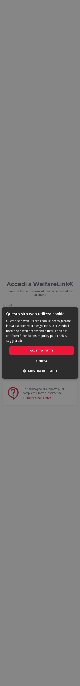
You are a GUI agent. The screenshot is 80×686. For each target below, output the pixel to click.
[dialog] (40, 343)
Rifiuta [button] (41, 361)
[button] (40, 371)
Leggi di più (14, 341)
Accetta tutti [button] (41, 350)
